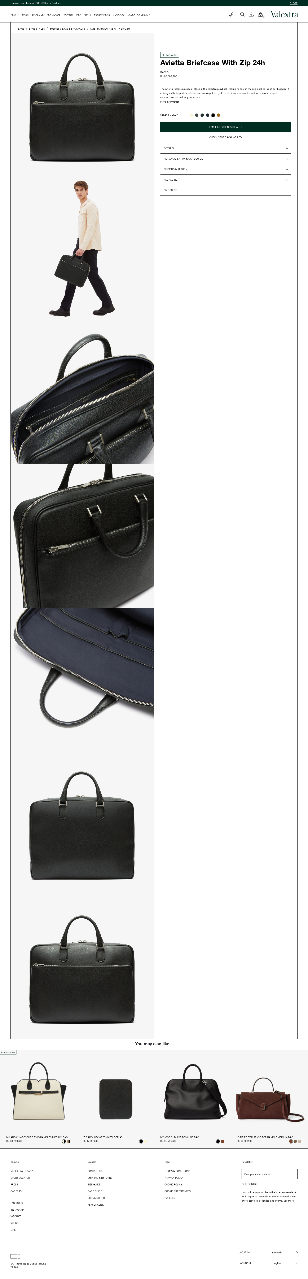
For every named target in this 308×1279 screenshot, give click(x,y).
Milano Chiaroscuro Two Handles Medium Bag (37, 1137)
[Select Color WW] (191, 115)
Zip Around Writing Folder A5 (103, 1137)
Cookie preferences (177, 1191)
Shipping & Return (175, 169)
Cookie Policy (173, 1184)
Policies (169, 1198)
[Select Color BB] (207, 115)
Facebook (16, 1203)
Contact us (95, 1171)
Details (169, 148)
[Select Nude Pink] (299, 1141)
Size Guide (94, 1184)
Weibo (14, 1223)
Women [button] (68, 14)
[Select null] (295, 1141)
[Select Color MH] (218, 115)
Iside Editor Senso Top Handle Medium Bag (265, 1137)
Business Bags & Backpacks (67, 28)
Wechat (15, 1216)
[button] (253, 14)
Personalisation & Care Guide (183, 158)
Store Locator (20, 1178)
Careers (16, 1191)
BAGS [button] (25, 14)
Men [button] (78, 14)
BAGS (21, 28)
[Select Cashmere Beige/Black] (68, 1141)
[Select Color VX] (202, 115)
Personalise (102, 14)
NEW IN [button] (14, 14)
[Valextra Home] (284, 14)
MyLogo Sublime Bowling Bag (179, 1137)
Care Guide (95, 1191)
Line (13, 1230)
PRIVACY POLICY (169, 133)
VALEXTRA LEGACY (139, 14)
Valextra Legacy (21, 1171)
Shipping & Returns (100, 1178)
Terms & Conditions (177, 1171)
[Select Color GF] (196, 115)
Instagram (17, 1209)
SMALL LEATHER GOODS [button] (46, 14)
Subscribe (250, 1184)
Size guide (170, 190)
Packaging (170, 179)
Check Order (96, 1198)
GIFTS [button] (87, 14)
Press (14, 1184)
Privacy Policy (174, 1178)
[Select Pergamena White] (145, 1141)
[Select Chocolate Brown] (222, 1141)
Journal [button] (118, 14)
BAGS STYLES (37, 28)
